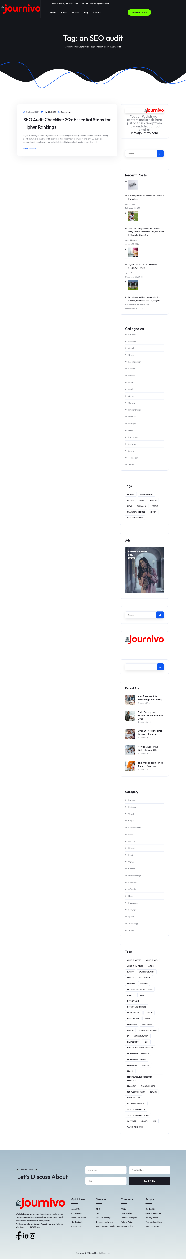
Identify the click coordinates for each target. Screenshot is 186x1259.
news (129, 506)
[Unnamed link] (19, 1236)
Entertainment (134, 362)
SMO (98, 1213)
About (64, 12)
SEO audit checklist (136, 1092)
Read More (28, 148)
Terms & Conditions (154, 1222)
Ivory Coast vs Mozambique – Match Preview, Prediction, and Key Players (144, 299)
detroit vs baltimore (136, 1007)
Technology (66, 112)
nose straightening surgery (140, 1048)
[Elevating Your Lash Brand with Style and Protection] (131, 185)
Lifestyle (132, 423)
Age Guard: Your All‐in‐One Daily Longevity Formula (142, 266)
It (128, 1036)
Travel (131, 464)
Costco (130, 995)
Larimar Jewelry (141, 1036)
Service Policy (127, 1226)
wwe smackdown (135, 518)
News (130, 430)
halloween (147, 1024)
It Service (132, 416)
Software (132, 444)
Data (142, 995)
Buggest (131, 984)
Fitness (131, 382)
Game (131, 396)
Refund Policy (127, 1222)
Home (53, 12)
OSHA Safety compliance (138, 1054)
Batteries (132, 334)
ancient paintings (135, 966)
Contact (97, 12)
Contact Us (76, 1226)
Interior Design (134, 409)
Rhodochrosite (148, 1086)
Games (142, 500)
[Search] (160, 153)
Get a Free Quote (153, 1213)
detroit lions (133, 1001)
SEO (98, 1209)
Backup (130, 972)
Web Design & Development (108, 1226)
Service (75, 12)
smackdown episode (136, 512)
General (131, 403)
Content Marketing (104, 1222)
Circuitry (132, 348)
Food (130, 389)
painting (146, 1065)
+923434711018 (33, 1227)
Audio (151, 966)
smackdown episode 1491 (138, 1115)
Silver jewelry (133, 1098)
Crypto (131, 355)
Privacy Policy (152, 1217)
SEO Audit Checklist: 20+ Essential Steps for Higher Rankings (67, 123)
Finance (131, 375)
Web (154, 1121)
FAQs (123, 1209)
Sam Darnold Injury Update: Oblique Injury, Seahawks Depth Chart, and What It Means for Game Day (146, 231)
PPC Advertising (103, 1217)
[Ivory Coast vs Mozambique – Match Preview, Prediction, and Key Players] (131, 285)
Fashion (131, 368)
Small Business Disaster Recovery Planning (150, 732)
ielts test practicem (148, 1030)
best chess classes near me (139, 978)
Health (153, 500)
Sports (131, 451)
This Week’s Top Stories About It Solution (150, 764)
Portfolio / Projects (129, 1217)
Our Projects (76, 1222)
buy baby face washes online (139, 989)
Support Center (152, 1226)
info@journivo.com (102, 3)
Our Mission (76, 1213)
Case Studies (126, 1213)
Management (133, 1042)
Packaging (133, 437)
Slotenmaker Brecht (136, 1104)
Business (132, 341)
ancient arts (152, 960)
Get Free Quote (139, 12)
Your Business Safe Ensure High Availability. (150, 698)
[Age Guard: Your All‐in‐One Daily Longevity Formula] (131, 252)
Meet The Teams (78, 1217)
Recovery (131, 1086)
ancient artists (134, 960)
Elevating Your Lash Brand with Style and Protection (146, 197)
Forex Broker (133, 1019)
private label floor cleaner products (139, 1078)
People (155, 506)
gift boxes (132, 1024)
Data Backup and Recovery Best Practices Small (150, 715)
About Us (75, 1209)
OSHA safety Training (136, 1059)
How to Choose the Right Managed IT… (148, 748)
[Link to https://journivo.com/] (20, 9)
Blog (86, 12)
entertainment (146, 494)
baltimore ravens (146, 972)
